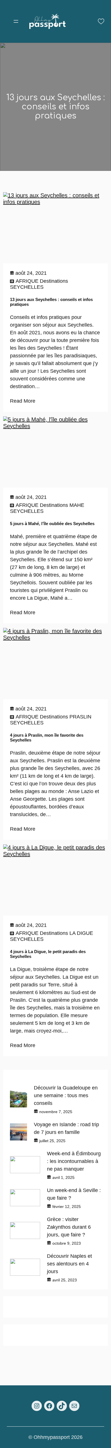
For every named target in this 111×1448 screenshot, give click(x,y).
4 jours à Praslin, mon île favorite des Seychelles (46, 737)
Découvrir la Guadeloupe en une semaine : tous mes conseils (66, 1095)
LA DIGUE (81, 933)
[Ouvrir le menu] (16, 21)
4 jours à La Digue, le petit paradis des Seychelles (48, 954)
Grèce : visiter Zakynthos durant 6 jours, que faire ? (69, 1227)
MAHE (76, 505)
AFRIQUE (27, 281)
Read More (22, 401)
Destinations (54, 281)
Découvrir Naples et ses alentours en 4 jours (69, 1263)
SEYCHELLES (27, 287)
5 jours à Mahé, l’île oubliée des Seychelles (52, 523)
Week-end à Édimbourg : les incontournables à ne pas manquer (74, 1161)
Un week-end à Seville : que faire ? (74, 1194)
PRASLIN (80, 717)
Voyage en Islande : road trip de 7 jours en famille (66, 1128)
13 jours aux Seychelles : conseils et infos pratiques (51, 302)
